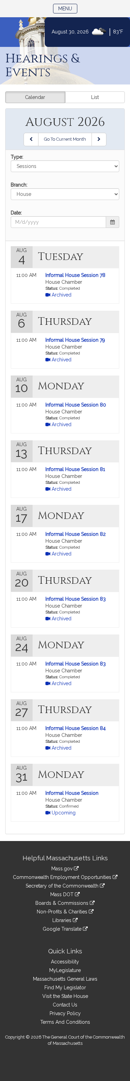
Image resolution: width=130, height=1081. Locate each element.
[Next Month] (99, 139)
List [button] (95, 97)
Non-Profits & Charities (63, 911)
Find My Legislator (65, 987)
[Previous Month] (31, 139)
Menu (67, 8)
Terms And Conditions (65, 1022)
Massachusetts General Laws (65, 979)
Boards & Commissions (62, 903)
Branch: (19, 185)
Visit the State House (65, 996)
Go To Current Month (65, 139)
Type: (17, 157)
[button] (112, 222)
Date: (16, 213)
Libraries (62, 920)
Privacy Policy (65, 1013)
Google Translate (63, 929)
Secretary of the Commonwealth (63, 886)
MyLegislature (65, 970)
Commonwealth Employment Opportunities (63, 877)
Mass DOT (62, 894)
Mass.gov (62, 868)
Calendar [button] (35, 97)
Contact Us (65, 1005)
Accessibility (65, 961)
